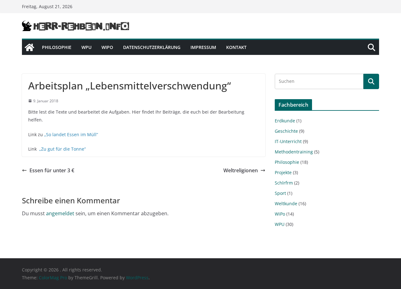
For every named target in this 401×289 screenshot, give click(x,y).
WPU (86, 47)
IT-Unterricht (288, 141)
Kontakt (236, 47)
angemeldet (60, 213)
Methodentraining (294, 152)
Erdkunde (285, 121)
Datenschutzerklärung (151, 47)
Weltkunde (286, 203)
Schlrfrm (284, 183)
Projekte (283, 172)
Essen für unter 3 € (51, 170)
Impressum (203, 47)
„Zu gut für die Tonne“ (62, 149)
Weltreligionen (240, 170)
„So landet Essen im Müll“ (71, 134)
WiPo (107, 47)
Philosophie (56, 47)
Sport (280, 193)
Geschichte (286, 131)
